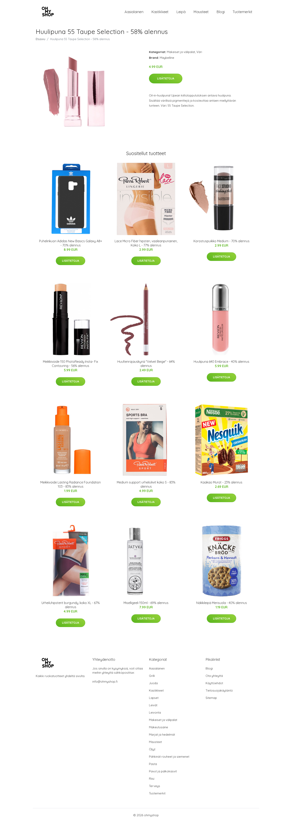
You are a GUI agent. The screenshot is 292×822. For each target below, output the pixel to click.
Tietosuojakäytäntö (219, 690)
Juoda (153, 683)
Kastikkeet (159, 12)
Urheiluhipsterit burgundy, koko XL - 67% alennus (71, 605)
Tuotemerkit (242, 12)
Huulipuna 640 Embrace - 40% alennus (221, 362)
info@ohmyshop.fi (105, 681)
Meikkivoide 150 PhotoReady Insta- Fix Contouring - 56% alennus (70, 364)
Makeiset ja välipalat (181, 52)
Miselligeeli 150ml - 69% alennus (146, 603)
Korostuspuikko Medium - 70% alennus (221, 241)
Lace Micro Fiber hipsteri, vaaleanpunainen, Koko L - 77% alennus (146, 243)
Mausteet (201, 12)
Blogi (221, 12)
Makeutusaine (158, 727)
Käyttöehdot (214, 683)
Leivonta (155, 712)
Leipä (181, 12)
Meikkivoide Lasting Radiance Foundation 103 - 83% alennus (70, 484)
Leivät (153, 705)
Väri (199, 52)
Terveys (154, 786)
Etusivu (40, 39)
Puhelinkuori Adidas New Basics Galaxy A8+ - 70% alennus (70, 243)
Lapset (154, 698)
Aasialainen (134, 12)
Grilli (152, 676)
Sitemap (211, 698)
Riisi (151, 779)
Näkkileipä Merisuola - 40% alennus (221, 603)
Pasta (153, 764)
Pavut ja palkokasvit (163, 771)
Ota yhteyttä (214, 676)
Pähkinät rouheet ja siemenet (169, 756)
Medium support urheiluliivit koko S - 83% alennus (146, 484)
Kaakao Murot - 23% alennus (221, 482)
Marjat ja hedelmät (162, 734)
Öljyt (152, 749)
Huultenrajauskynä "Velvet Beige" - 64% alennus (146, 364)
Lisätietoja (165, 78)
